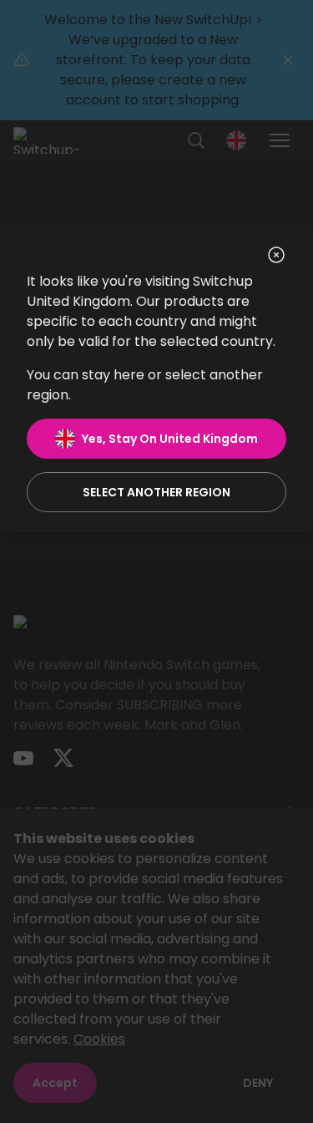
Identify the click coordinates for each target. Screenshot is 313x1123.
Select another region (156, 492)
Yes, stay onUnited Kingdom (170, 438)
